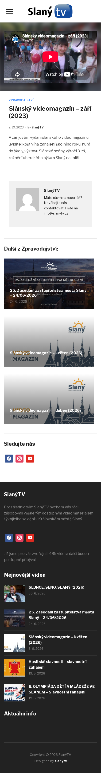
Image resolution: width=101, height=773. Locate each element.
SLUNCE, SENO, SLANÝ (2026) (56, 587)
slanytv (60, 761)
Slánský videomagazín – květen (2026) (46, 353)
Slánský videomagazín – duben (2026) (45, 410)
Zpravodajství (21, 100)
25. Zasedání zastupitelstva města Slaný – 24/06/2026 (48, 293)
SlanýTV (37, 127)
